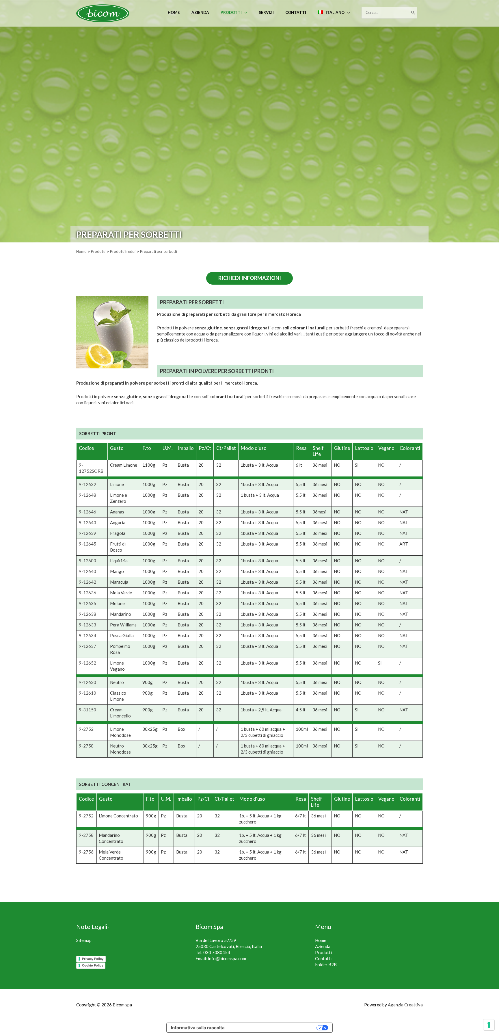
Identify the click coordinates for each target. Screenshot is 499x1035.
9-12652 (87, 662)
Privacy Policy (92, 959)
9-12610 (87, 692)
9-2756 (86, 851)
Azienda (322, 946)
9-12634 (87, 635)
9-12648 (87, 495)
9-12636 (87, 592)
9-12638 (87, 614)
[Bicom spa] (102, 12)
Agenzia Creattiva (405, 1004)
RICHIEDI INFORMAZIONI (249, 278)
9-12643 (87, 522)
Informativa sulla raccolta (198, 1027)
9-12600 (87, 560)
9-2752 (86, 729)
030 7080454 (216, 952)
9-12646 (87, 511)
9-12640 (87, 571)
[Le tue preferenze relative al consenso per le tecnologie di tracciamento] (488, 1024)
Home (320, 940)
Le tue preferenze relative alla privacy (273, 1027)
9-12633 (87, 624)
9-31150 (87, 709)
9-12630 (87, 682)
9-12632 (87, 484)
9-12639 (87, 533)
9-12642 (87, 582)
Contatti (323, 958)
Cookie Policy (92, 965)
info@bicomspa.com (227, 958)
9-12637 (87, 646)
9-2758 (86, 745)
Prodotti (323, 952)
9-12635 (87, 603)
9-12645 (87, 543)
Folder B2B (326, 964)
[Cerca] (413, 12)
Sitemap (84, 940)
